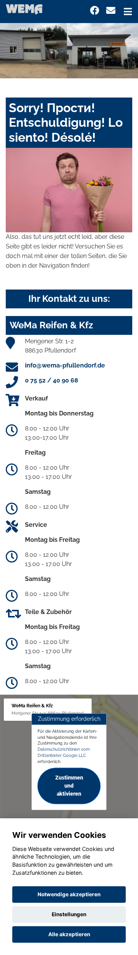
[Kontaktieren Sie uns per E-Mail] (110, 10)
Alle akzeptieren (69, 934)
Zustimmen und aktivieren (69, 786)
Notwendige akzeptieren (69, 894)
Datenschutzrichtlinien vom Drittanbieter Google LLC (64, 752)
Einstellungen (69, 914)
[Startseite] (24, 9)
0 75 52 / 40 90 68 (51, 380)
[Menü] (128, 12)
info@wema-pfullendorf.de (65, 365)
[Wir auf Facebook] (94, 10)
